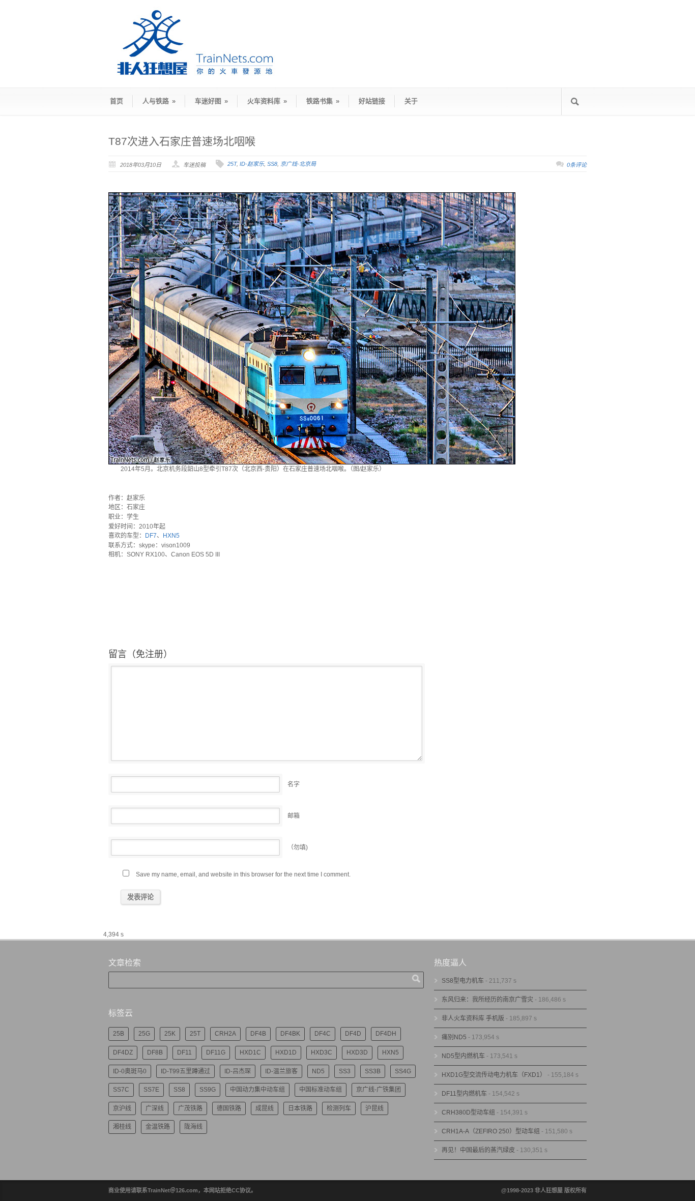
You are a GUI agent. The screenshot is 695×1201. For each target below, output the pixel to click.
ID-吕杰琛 (237, 1071)
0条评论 (577, 165)
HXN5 (171, 535)
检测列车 (339, 1108)
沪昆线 (374, 1108)
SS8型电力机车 (463, 980)
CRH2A (225, 1033)
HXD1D (286, 1052)
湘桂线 (122, 1126)
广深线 (155, 1108)
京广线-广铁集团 (378, 1089)
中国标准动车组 (320, 1089)
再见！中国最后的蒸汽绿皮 (478, 1150)
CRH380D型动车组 (468, 1112)
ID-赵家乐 (252, 164)
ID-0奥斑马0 (130, 1071)
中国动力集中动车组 (257, 1089)
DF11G (215, 1052)
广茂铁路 (190, 1108)
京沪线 (122, 1108)
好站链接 (372, 101)
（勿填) (297, 847)
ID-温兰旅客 (281, 1071)
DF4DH (385, 1033)
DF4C (322, 1033)
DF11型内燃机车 (464, 1093)
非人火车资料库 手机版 (473, 1018)
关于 (411, 101)
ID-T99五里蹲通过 (185, 1071)
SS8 (272, 164)
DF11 (184, 1052)
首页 (116, 101)
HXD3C (321, 1052)
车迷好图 (211, 101)
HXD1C (250, 1052)
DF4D (353, 1033)
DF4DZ (123, 1052)
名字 (293, 784)
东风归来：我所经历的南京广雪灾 (487, 999)
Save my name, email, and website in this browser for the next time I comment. (243, 874)
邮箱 (293, 815)
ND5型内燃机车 (463, 1056)
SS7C (121, 1089)
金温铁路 (158, 1126)
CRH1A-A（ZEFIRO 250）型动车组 (491, 1131)
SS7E (151, 1089)
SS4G (403, 1071)
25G (144, 1033)
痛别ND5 (454, 1037)
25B (118, 1033)
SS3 (345, 1071)
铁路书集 (322, 101)
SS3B (373, 1071)
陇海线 (193, 1126)
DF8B (155, 1052)
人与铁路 (159, 101)
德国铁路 (229, 1108)
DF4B (258, 1033)
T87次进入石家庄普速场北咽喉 (181, 141)
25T (232, 164)
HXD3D (357, 1052)
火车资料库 (267, 101)
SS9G (207, 1089)
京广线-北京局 (298, 164)
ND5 (318, 1071)
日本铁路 (300, 1108)
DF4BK (290, 1033)
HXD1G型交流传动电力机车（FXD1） (494, 1074)
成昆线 (264, 1108)
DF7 (151, 535)
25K (170, 1033)
